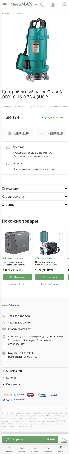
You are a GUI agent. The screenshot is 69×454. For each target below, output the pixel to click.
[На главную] (24, 4)
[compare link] (53, 4)
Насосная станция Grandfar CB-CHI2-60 (46, 263)
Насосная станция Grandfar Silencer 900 (14, 263)
